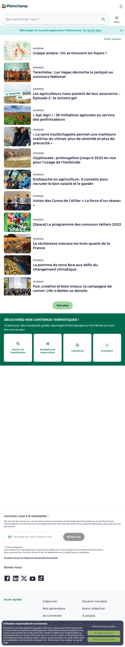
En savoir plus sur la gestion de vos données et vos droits (31, 557)
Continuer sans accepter (104, 626)
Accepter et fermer (104, 633)
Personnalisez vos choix (104, 639)
